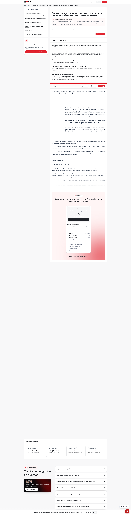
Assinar (104, 2)
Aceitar (94, 512)
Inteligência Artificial (68, 2)
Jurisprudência (78, 2)
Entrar (98, 2)
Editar (85, 86)
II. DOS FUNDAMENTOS (31, 33)
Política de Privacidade (85, 512)
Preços (91, 2)
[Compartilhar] (103, 10)
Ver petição (101, 34)
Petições (59, 2)
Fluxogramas (85, 2)
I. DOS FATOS (29, 30)
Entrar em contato (31, 489)
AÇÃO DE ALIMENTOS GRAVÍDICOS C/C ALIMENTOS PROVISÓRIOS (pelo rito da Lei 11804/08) (34, 26)
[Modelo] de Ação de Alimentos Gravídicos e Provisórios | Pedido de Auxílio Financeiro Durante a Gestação (55, 5)
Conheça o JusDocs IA (35, 51)
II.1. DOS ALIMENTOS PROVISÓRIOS (34, 34)
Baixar (100, 86)
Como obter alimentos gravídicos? (33, 22)
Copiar (93, 86)
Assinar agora (78, 219)
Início (25, 5)
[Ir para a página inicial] (27, 2)
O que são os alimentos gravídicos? (33, 13)
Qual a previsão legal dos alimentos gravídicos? (36, 15)
